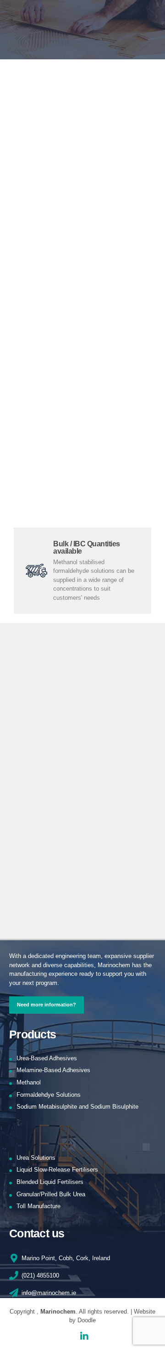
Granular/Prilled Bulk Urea (50, 1194)
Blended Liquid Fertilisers (49, 1181)
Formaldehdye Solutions (48, 1094)
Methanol (28, 1082)
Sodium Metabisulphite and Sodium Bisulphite (77, 1106)
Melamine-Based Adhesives (53, 1070)
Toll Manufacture (38, 1206)
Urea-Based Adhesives (46, 1058)
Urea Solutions (35, 1157)
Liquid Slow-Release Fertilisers (57, 1169)
